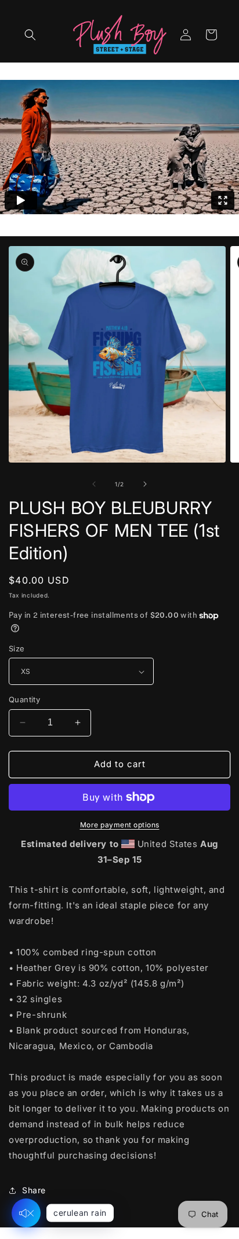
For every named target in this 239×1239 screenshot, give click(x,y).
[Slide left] (94, 484)
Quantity (24, 699)
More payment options (120, 824)
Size (17, 648)
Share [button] (34, 1190)
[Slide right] (145, 484)
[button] (30, 34)
